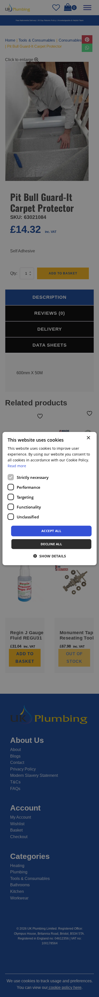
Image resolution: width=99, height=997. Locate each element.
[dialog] (50, 498)
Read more (17, 465)
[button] (49, 556)
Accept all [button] (51, 531)
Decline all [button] (51, 544)
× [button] (88, 438)
